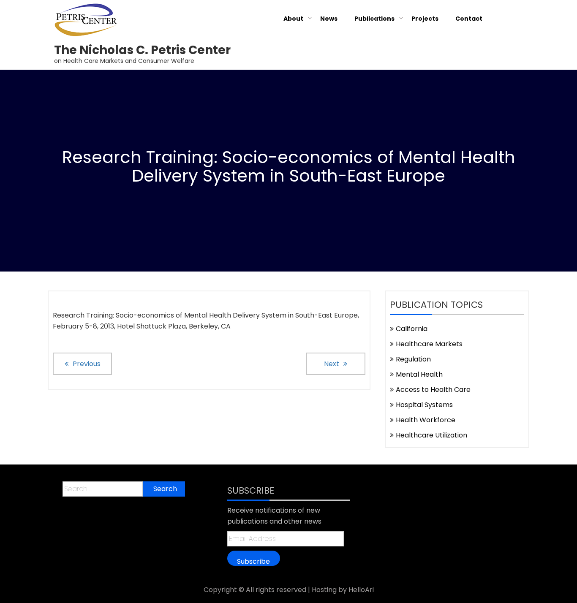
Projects (424, 18)
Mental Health (419, 374)
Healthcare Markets (429, 344)
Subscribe (253, 561)
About (293, 18)
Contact (468, 18)
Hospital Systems (424, 405)
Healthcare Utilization (431, 435)
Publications (374, 18)
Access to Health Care (433, 389)
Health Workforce (425, 420)
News (328, 18)
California (411, 329)
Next (331, 364)
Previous (87, 364)
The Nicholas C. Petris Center (142, 50)
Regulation (413, 359)
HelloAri (361, 590)
